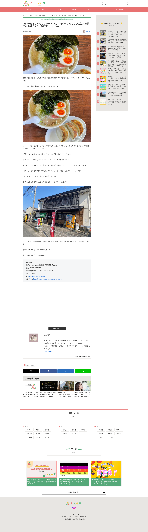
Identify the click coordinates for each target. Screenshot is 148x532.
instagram (48, 351)
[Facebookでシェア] (48, 371)
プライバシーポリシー (73, 516)
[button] (105, 3)
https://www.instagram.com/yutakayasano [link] (47, 279)
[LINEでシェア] (83, 371)
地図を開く (57, 328)
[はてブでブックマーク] (65, 371)
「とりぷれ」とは (74, 514)
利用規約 (64, 516)
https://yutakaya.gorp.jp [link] (37, 276)
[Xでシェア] (31, 371)
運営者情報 (83, 516)
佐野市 (27, 365)
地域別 (32, 365)
